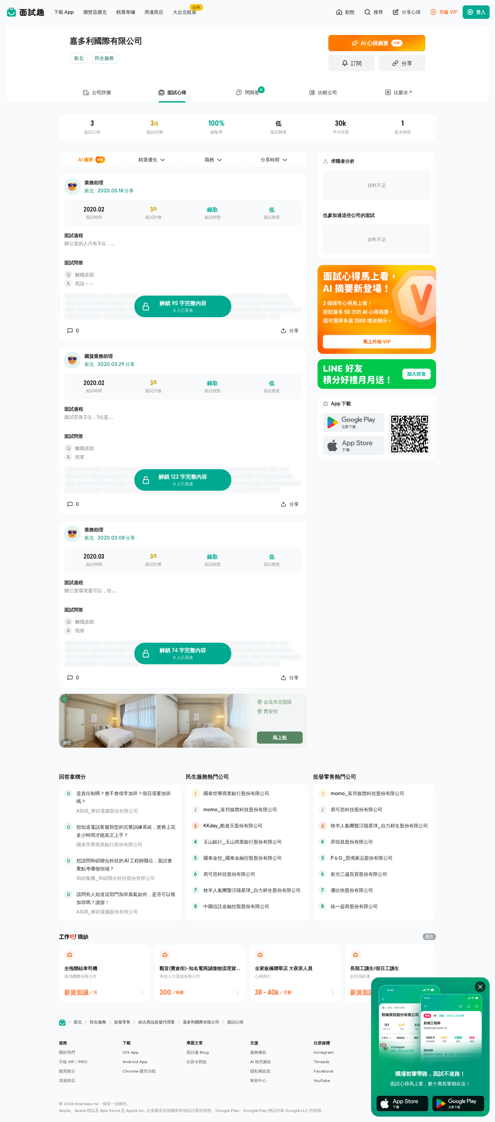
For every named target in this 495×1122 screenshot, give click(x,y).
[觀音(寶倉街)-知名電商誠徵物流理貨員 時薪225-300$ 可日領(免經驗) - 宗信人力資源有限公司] (199, 973)
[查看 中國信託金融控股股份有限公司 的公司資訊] (247, 906)
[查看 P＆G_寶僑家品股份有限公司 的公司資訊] (375, 858)
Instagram (324, 1052)
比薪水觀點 (197, 1061)
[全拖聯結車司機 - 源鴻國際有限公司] (104, 973)
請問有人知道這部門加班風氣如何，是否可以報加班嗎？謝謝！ (125, 898)
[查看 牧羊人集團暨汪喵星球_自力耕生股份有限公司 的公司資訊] (247, 890)
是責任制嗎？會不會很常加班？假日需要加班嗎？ (123, 797)
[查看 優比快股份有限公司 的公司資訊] (375, 890)
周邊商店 (67, 1080)
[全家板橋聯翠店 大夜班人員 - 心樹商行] (295, 973)
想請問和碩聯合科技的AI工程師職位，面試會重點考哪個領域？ (124, 864)
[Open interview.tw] (62, 1022)
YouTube (322, 1080)
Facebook (323, 1071)
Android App (135, 1061)
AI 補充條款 (260, 1061)
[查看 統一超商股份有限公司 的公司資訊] (375, 906)
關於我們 (67, 1052)
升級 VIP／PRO (73, 1061)
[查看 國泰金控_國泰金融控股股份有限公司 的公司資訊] (247, 858)
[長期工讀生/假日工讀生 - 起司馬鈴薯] (390, 973)
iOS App (131, 1052)
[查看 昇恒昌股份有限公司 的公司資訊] (375, 842)
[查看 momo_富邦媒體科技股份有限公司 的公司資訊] (247, 809)
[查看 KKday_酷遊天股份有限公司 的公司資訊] (247, 826)
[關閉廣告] (480, 986)
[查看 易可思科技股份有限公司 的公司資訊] (247, 874)
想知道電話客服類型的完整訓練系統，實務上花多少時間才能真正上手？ (125, 831)
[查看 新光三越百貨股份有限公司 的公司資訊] (375, 874)
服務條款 (258, 1052)
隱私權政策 (260, 1071)
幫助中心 (258, 1080)
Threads (322, 1061)
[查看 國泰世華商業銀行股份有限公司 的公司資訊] (247, 793)
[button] (88, 1062)
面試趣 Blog (198, 1052)
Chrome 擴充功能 (139, 1071)
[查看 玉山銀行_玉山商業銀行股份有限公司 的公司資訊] (247, 842)
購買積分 (67, 1071)
